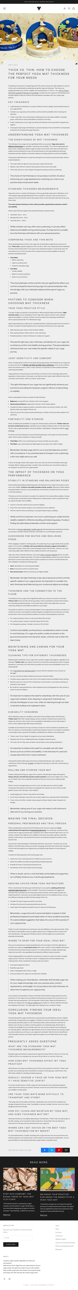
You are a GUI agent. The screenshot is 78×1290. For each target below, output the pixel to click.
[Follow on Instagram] (10, 1279)
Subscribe (11, 1244)
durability (31, 763)
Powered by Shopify (46, 1285)
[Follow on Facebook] (4, 1279)
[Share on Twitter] (51, 1150)
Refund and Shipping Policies (64, 1246)
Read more (6, 1215)
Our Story (58, 1232)
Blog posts (58, 1249)
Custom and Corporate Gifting (65, 1243)
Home (57, 1226)
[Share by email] (66, 1150)
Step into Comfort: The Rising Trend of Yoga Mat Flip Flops (18, 1196)
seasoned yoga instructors (17, 890)
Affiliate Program (60, 1239)
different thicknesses (15, 146)
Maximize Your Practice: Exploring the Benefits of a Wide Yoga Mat (57, 1197)
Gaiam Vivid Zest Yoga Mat (48, 555)
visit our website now (34, 1003)
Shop (57, 1229)
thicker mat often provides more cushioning (39, 365)
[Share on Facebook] (44, 1150)
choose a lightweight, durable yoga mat (30, 529)
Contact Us (59, 1236)
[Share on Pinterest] (59, 1150)
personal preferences (38, 830)
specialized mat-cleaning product (24, 671)
